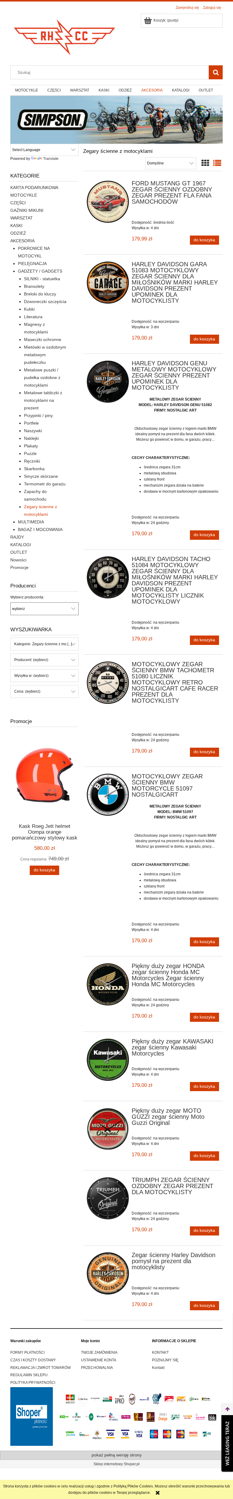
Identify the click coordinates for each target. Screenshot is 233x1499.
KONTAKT (160, 1352)
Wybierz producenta (26, 597)
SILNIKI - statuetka (42, 278)
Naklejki (31, 438)
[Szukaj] (216, 72)
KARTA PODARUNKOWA (34, 187)
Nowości (18, 559)
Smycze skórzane (41, 476)
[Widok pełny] (217, 163)
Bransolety (34, 286)
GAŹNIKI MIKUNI (26, 210)
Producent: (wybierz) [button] (31, 660)
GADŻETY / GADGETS (40, 271)
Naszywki (33, 430)
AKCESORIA (22, 240)
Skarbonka (34, 468)
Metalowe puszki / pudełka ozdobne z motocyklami (42, 377)
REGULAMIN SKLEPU (29, 1375)
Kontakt (158, 1368)
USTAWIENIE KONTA (98, 1360)
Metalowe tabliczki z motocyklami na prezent (43, 400)
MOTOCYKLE (23, 195)
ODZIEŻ (18, 233)
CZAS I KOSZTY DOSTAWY (33, 1360)
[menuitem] (26, 90)
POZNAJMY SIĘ (165, 1360)
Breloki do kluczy (40, 293)
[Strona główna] (65, 35)
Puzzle (30, 453)
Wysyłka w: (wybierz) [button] (31, 676)
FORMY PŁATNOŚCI (27, 1352)
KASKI (16, 225)
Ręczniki (32, 461)
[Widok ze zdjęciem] (205, 163)
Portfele (31, 423)
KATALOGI (20, 544)
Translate (51, 159)
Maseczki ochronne (42, 339)
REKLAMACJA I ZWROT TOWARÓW (40, 1368)
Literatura (33, 316)
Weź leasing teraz (227, 1443)
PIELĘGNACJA (32, 263)
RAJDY (17, 537)
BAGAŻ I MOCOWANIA (40, 529)
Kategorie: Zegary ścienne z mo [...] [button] (43, 644)
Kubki (29, 309)
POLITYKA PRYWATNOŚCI (32, 1382)
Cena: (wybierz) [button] (27, 691)
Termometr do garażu (45, 483)
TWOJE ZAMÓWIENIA (99, 1352)
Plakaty (31, 445)
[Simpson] (116, 119)
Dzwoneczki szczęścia (45, 301)
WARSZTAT (21, 217)
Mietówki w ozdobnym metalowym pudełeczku (45, 355)
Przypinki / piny (38, 415)
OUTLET (18, 552)
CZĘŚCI (18, 202)
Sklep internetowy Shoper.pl (116, 1464)
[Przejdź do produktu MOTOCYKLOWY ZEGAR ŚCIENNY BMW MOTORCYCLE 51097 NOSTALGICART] (108, 795)
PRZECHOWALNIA (97, 1368)
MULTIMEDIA (31, 521)
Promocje (19, 567)
